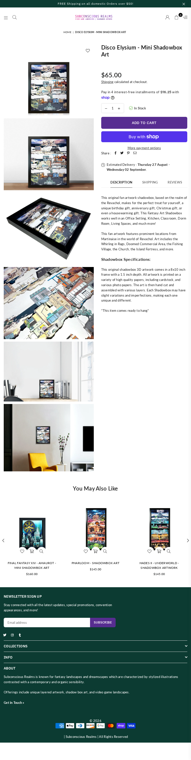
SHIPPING (150, 182)
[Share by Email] (135, 153)
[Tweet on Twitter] (122, 153)
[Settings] (184, 17)
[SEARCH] (14, 17)
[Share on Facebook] (115, 153)
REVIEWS (175, 182)
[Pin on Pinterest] (128, 153)
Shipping (107, 82)
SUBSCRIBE (103, 622)
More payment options (144, 148)
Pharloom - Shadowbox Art (95, 563)
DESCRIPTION (121, 182)
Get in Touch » (14, 703)
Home (67, 32)
